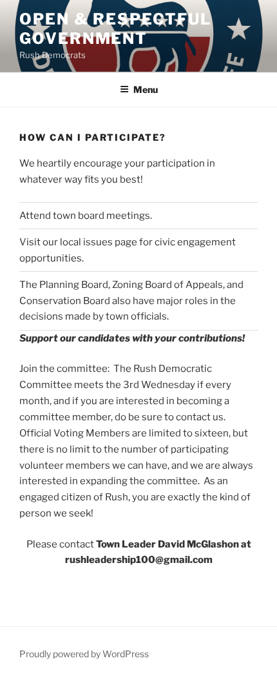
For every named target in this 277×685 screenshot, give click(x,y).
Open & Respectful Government (115, 29)
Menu (145, 89)
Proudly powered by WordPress (84, 653)
